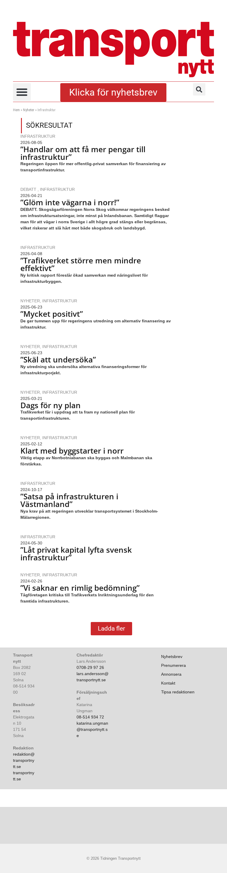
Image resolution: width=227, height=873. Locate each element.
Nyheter (28, 110)
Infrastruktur (37, 136)
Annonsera (171, 674)
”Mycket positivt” (51, 313)
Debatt (29, 189)
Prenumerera (173, 665)
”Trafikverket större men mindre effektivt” (80, 264)
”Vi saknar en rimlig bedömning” (82, 587)
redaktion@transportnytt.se (24, 760)
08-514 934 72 (90, 717)
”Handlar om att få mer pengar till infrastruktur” (82, 153)
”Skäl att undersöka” (58, 359)
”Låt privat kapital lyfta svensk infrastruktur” (76, 553)
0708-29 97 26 (90, 667)
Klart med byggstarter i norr (72, 450)
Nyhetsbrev (171, 656)
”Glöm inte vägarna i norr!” (69, 202)
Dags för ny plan (50, 405)
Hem (16, 110)
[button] (22, 92)
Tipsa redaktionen (177, 692)
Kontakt (168, 683)
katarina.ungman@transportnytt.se (92, 729)
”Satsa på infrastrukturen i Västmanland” (69, 500)
